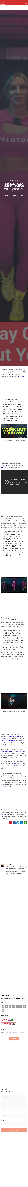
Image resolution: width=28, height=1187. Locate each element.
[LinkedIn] (21, 822)
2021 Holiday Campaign (8, 741)
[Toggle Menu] (26, 3)
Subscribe (14, 1038)
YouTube (3, 467)
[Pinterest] (10, 822)
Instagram (4, 465)
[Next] (24, 998)
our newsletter (5, 814)
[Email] (25, 822)
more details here (6, 786)
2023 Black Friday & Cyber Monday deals (13, 751)
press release (20, 376)
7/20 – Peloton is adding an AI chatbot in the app (12, 998)
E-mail (3, 1120)
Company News (14, 180)
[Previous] (3, 998)
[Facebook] (14, 822)
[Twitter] (17, 822)
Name (3, 1112)
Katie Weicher (8, 195)
